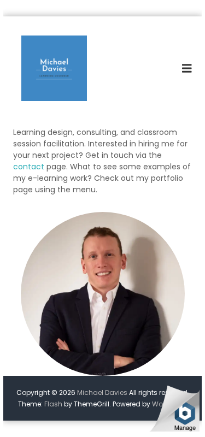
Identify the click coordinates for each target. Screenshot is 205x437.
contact (28, 166)
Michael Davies (102, 392)
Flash (53, 404)
